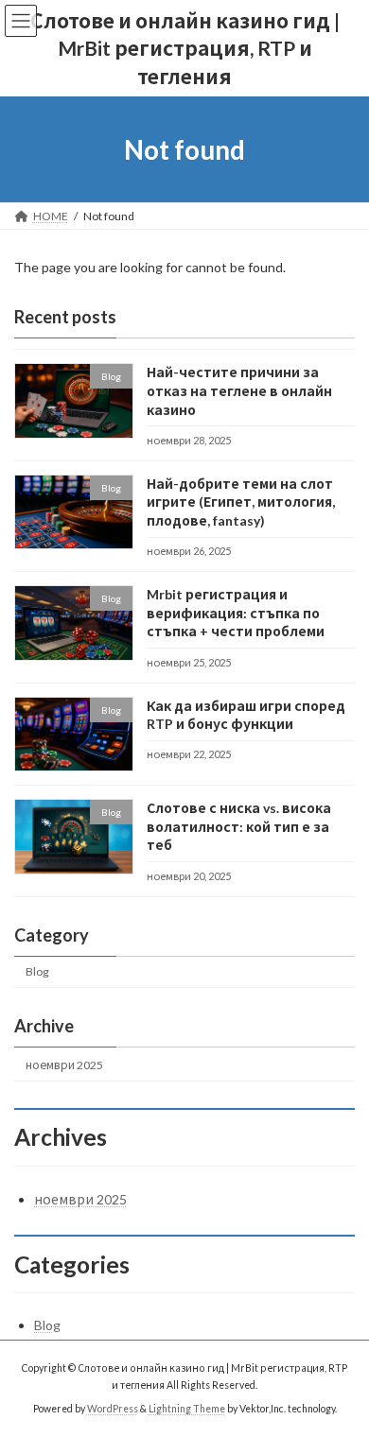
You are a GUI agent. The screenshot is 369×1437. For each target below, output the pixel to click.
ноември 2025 (64, 1065)
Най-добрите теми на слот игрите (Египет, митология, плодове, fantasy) (241, 502)
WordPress (112, 1407)
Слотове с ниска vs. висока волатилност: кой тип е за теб (239, 826)
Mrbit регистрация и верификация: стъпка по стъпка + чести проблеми (236, 612)
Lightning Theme (187, 1407)
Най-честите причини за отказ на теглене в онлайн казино (239, 390)
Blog (37, 971)
